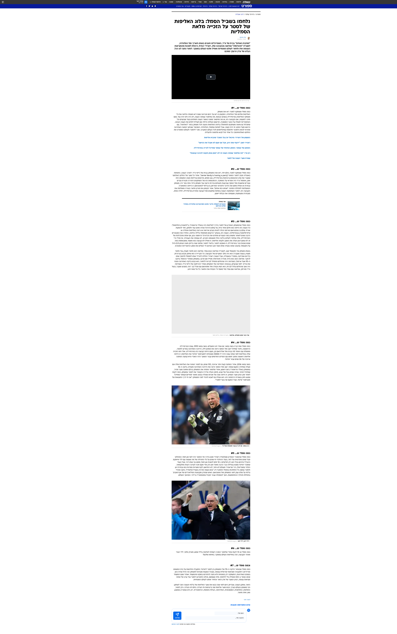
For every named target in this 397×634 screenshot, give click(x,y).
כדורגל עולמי (213, 6)
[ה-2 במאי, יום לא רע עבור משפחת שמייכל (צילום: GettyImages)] (211, 416)
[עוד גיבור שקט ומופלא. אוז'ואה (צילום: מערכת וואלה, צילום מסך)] (211, 306)
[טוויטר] (149, 6)
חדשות (238, 2)
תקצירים (187, 6)
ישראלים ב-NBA (197, 6)
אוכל (200, 2)
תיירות (186, 2)
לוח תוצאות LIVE (234, 6)
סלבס (211, 2)
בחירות (224, 2)
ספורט (232, 2)
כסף (205, 2)
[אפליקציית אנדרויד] (155, 6)
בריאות (193, 2)
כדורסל (205, 6)
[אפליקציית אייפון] (152, 6)
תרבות (218, 2)
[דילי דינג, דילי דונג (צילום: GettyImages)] (211, 512)
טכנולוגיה (179, 2)
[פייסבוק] (146, 6)
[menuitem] (237, 2)
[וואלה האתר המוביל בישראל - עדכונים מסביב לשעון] (246, 2)
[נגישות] (3, 2)
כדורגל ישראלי (222, 6)
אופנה (171, 2)
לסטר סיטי (247, 599)
